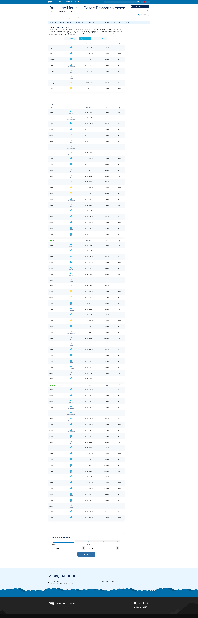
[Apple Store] (145, 607)
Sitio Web (145, 10)
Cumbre (100, 39)
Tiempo (62, 22)
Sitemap (78, 609)
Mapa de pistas (97, 22)
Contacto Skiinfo (62, 603)
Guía (51, 22)
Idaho (61, 15)
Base (71, 39)
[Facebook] (147, 603)
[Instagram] (143, 603)
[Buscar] (138, 2)
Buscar (86, 554)
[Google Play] (137, 607)
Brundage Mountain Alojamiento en (63, 541)
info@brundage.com (109, 581)
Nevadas (106, 22)
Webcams (68, 22)
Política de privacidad (59, 609)
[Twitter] (139, 603)
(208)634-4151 (144, 14)
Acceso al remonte (97, 541)
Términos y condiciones (70, 609)
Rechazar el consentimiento (100, 609)
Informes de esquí (78, 22)
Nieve (59, 2)
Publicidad (72, 603)
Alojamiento (129, 22)
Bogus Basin (74, 17)
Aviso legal (51, 609)
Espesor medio (85, 39)
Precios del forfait (117, 22)
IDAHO (52, 11)
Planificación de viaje (72, 2)
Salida (88, 545)
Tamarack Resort (62, 17)
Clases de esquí (112, 541)
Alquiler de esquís (82, 541)
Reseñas (88, 22)
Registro (54, 545)
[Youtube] (135, 603)
